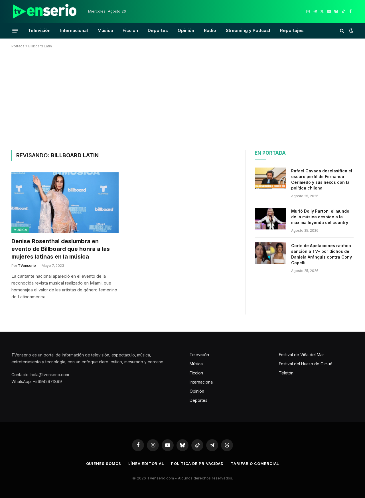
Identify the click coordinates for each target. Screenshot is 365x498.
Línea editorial (146, 463)
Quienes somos (103, 463)
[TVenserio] (44, 11)
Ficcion (130, 30)
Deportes (158, 30)
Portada (18, 46)
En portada (270, 153)
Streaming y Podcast (248, 30)
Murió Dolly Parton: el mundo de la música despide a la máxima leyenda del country (320, 217)
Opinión (186, 30)
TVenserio (27, 265)
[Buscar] (342, 30)
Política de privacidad (197, 463)
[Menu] (15, 30)
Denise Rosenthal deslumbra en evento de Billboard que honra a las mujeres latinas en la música (60, 249)
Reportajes (292, 30)
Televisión (39, 30)
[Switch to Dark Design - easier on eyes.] (351, 30)
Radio (210, 30)
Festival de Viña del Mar (301, 354)
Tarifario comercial (255, 463)
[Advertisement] (182, 98)
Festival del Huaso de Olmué (305, 363)
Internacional (74, 30)
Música (105, 30)
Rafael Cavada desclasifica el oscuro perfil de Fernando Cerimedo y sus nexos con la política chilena (321, 179)
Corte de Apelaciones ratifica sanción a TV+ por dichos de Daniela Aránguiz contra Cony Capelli (321, 254)
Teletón (286, 372)
